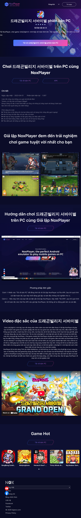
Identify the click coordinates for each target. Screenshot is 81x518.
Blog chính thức (11, 497)
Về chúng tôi (10, 494)
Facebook (9, 503)
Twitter (8, 507)
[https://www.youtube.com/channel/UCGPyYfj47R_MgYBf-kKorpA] (7, 488)
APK (56, 81)
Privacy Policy (11, 513)
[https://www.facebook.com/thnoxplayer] (7, 493)
